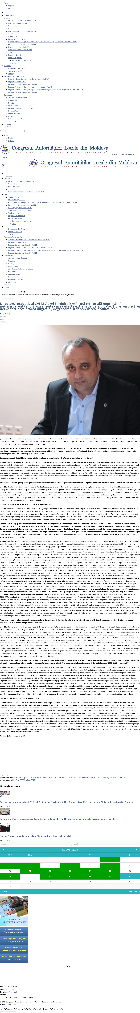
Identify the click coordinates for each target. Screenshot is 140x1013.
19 (50, 876)
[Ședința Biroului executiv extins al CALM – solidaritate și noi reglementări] (5, 832)
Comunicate (12, 100)
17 (10, 876)
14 (90, 871)
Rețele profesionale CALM (14, 76)
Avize (14, 63)
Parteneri (7, 124)
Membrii (7, 66)
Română (7, 3)
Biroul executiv (14, 26)
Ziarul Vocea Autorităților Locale (20, 108)
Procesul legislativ (15, 58)
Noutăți (11, 103)
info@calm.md (11, 992)
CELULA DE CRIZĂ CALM (17, 97)
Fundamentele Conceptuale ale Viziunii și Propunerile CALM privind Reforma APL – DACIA (42, 42)
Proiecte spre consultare (21, 60)
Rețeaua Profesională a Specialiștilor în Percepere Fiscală (30, 87)
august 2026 (70, 849)
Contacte (7, 127)
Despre (7, 18)
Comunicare (8, 95)
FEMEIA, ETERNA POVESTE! (24, 780)
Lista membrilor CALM (16, 68)
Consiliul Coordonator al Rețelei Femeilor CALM (26, 31)
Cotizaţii (11, 74)
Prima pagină (9, 15)
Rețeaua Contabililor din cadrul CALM (22, 84)
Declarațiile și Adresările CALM (20, 47)
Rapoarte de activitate (16, 55)
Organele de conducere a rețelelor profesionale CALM (29, 79)
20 (70, 876)
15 (110, 871)
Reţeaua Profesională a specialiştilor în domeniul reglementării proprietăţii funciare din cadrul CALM (46, 90)
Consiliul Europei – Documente (20, 50)
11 (30, 871)
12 (50, 871)
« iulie (4, 891)
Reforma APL (13, 105)
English (11, 5)
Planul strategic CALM (16, 39)
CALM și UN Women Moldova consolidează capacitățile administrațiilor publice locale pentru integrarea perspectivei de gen (59, 819)
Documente (8, 34)
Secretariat (12, 28)
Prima (2, 295)
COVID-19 (12, 121)
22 (110, 876)
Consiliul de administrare (17, 23)
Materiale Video (14, 113)
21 (90, 876)
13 (70, 871)
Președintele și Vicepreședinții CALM (22, 20)
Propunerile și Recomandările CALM (22, 44)
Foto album (12, 116)
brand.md (13, 1004)
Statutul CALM (13, 36)
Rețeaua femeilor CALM (17, 82)
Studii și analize (14, 52)
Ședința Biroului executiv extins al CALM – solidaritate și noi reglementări (35, 836)
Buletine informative (16, 119)
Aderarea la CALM (15, 71)
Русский (11, 8)
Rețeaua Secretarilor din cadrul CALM (22, 92)
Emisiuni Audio (13, 111)
